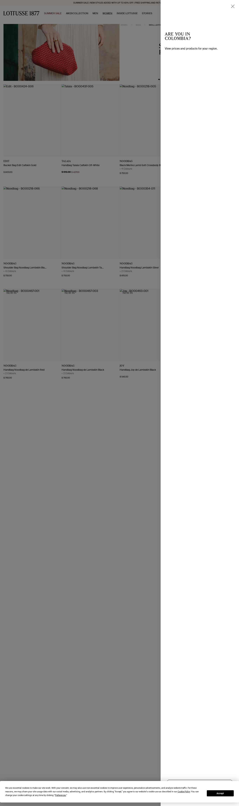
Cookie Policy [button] (184, 791)
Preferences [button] (60, 795)
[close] (233, 6)
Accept (220, 793)
